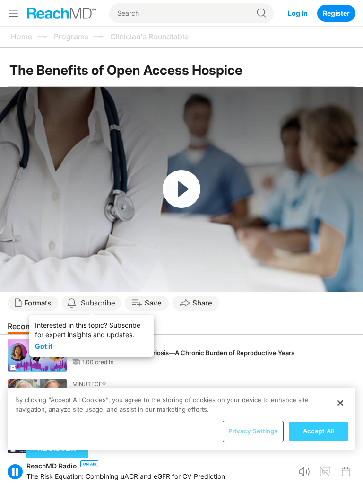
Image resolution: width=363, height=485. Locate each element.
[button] (15, 471)
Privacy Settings (252, 431)
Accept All (318, 431)
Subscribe (98, 302)
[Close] (340, 403)
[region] (181, 419)
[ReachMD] (61, 13)
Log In (298, 13)
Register (336, 13)
